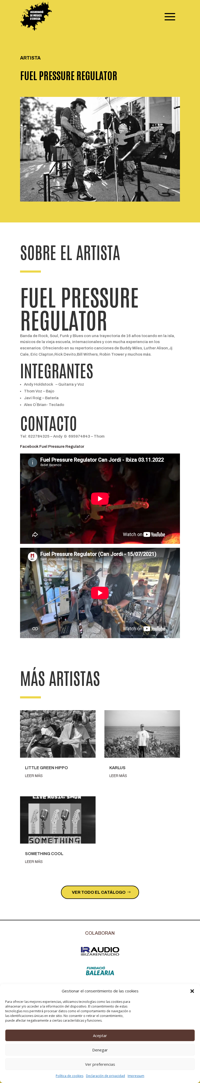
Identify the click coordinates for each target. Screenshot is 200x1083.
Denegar (100, 1049)
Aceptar (100, 1035)
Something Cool (44, 853)
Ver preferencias (100, 1064)
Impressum (136, 1076)
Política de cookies (69, 1076)
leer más (34, 776)
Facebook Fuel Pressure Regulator (52, 446)
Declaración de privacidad (105, 1076)
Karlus (117, 768)
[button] (192, 991)
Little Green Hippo (46, 768)
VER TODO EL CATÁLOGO (99, 892)
